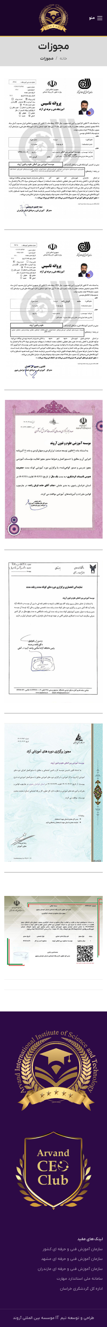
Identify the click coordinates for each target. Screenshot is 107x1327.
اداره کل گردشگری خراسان (81, 1288)
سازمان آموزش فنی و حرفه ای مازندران (70, 1269)
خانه (63, 58)
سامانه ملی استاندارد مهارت (80, 1278)
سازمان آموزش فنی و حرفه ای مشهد (72, 1259)
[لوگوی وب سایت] (53, 17)
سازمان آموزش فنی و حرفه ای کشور (73, 1249)
